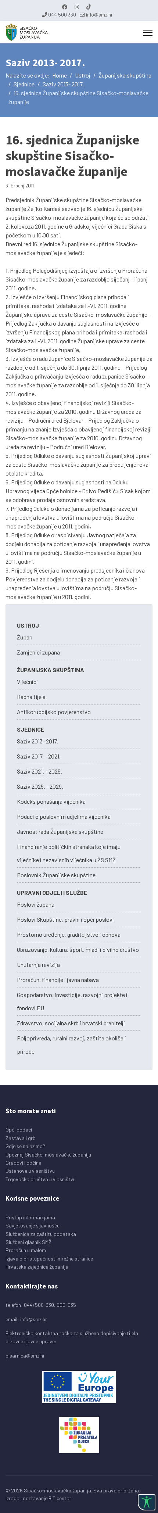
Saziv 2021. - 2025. (39, 771)
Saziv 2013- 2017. (37, 741)
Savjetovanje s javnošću (33, 1225)
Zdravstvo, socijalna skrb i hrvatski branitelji (71, 1022)
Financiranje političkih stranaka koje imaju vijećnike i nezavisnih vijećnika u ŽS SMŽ (69, 853)
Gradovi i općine (23, 1162)
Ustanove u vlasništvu (30, 1171)
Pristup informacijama (30, 1217)
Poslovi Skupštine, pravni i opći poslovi (65, 919)
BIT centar (60, 1498)
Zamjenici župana (38, 652)
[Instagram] (77, 7)
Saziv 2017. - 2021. (39, 756)
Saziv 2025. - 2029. (40, 786)
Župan (24, 637)
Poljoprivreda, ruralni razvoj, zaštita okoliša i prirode (71, 1045)
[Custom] (88, 7)
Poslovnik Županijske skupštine (56, 874)
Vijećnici (27, 681)
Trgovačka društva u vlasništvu (41, 1179)
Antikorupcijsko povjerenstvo (54, 711)
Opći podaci (19, 1129)
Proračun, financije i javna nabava (58, 979)
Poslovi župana (35, 904)
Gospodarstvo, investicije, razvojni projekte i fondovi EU (72, 1001)
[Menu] (147, 33)
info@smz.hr (99, 14)
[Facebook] (64, 7)
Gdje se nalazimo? (25, 1146)
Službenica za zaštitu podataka (41, 1234)
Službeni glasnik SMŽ (28, 1242)
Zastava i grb (21, 1138)
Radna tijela (31, 696)
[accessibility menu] (146, 1502)
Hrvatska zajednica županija (37, 1266)
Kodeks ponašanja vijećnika (51, 801)
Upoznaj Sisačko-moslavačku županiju (48, 1154)
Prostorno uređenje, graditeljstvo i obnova (69, 934)
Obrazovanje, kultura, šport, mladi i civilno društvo (78, 949)
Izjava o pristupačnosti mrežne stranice (49, 1258)
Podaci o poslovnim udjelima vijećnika (64, 816)
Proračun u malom (26, 1250)
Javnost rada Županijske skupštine (60, 831)
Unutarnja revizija (38, 964)
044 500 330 (62, 14)
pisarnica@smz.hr (25, 1355)
